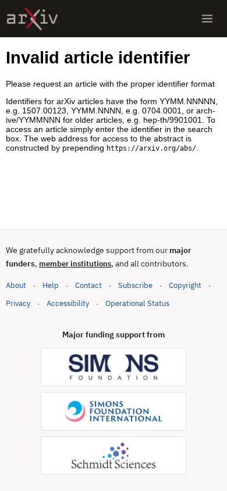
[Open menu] (207, 18)
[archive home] (32, 19)
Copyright (185, 285)
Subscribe (135, 285)
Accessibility (68, 303)
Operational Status (137, 303)
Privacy (18, 303)
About (16, 285)
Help (50, 285)
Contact (88, 285)
